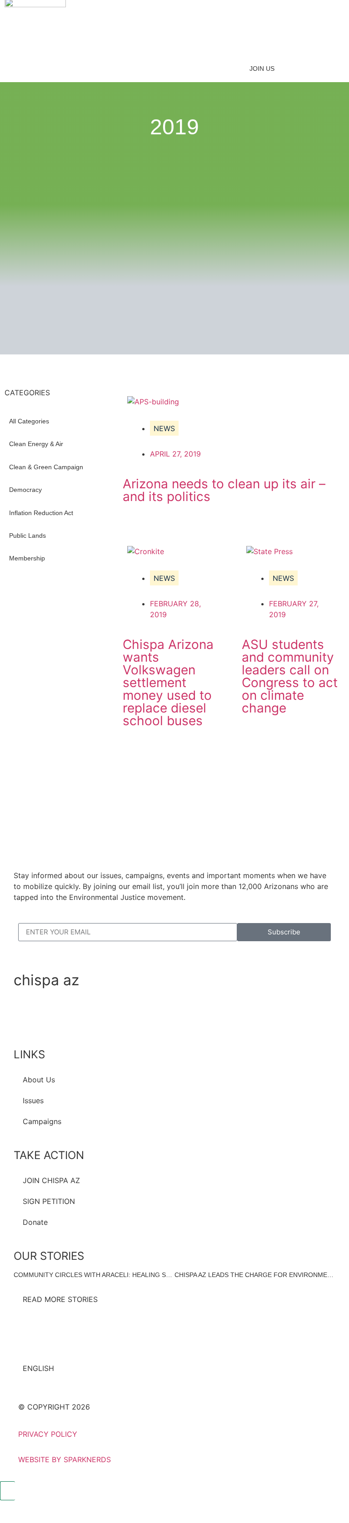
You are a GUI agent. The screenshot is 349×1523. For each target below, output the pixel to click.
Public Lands (27, 535)
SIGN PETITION (49, 1201)
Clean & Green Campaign (46, 467)
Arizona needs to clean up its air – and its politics (224, 490)
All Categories (29, 421)
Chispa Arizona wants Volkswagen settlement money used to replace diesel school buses (168, 682)
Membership (27, 558)
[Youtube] (100, 1017)
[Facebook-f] (25, 1017)
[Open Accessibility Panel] (7, 1490)
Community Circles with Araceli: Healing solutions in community (131, 1274)
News (164, 428)
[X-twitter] (50, 1017)
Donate (35, 1222)
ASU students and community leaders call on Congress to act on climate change (290, 676)
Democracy (25, 489)
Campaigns (42, 1121)
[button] (167, 39)
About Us (39, 1079)
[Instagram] (75, 1017)
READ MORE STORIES (60, 1299)
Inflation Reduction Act (41, 512)
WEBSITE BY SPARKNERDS (64, 1459)
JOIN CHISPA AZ (51, 1180)
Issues (33, 1100)
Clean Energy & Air (36, 443)
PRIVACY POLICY (47, 1434)
